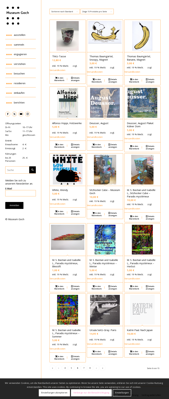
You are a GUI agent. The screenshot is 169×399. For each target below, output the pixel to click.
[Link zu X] (14, 114)
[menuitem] (20, 34)
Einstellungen (122, 392)
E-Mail (8, 188)
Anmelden (14, 205)
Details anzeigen (75, 79)
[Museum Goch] (20, 16)
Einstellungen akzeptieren (54, 392)
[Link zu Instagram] (27, 114)
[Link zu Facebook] (7, 114)
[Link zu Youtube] (20, 114)
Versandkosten (57, 70)
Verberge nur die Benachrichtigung (91, 392)
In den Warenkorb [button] (59, 79)
